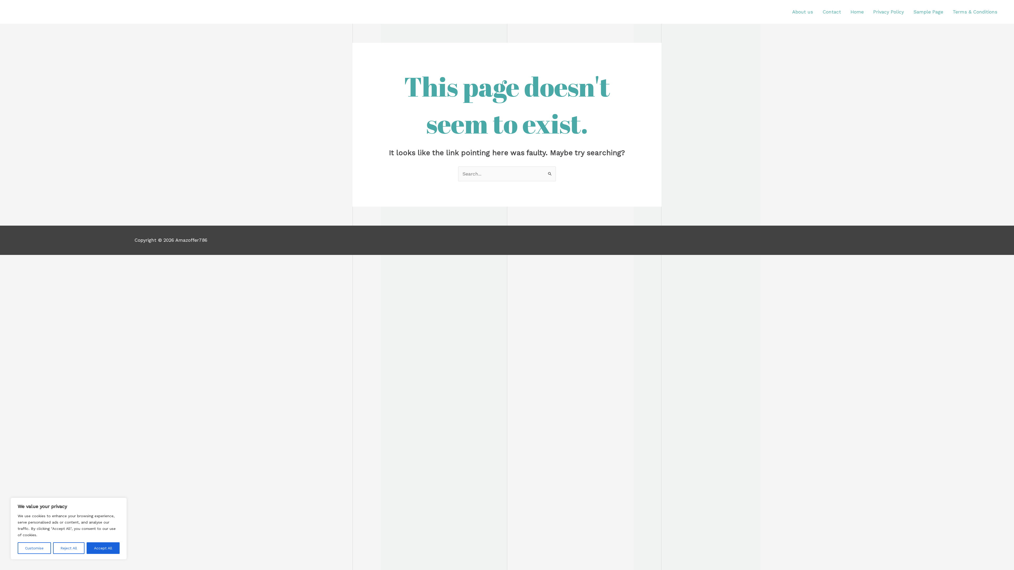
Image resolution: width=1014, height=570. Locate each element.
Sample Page (928, 12)
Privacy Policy (888, 12)
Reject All (68, 548)
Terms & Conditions (975, 12)
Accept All (103, 548)
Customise (34, 548)
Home (857, 12)
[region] (69, 528)
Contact (832, 12)
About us (802, 12)
